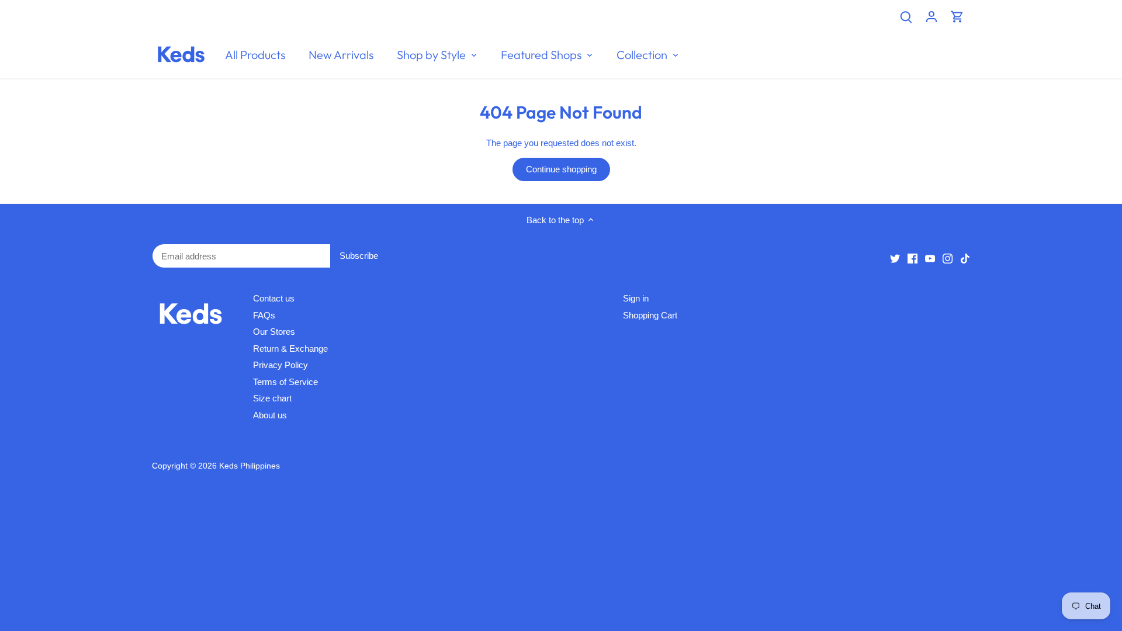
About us (270, 415)
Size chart (272, 398)
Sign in (636, 298)
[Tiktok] (965, 258)
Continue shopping (561, 169)
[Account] (931, 16)
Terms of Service (285, 382)
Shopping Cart (650, 315)
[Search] (906, 16)
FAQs (264, 315)
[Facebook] (912, 258)
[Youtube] (930, 258)
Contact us (274, 298)
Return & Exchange (290, 348)
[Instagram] (948, 258)
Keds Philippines (249, 466)
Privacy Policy (280, 365)
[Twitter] (895, 258)
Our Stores (274, 332)
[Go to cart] (957, 16)
